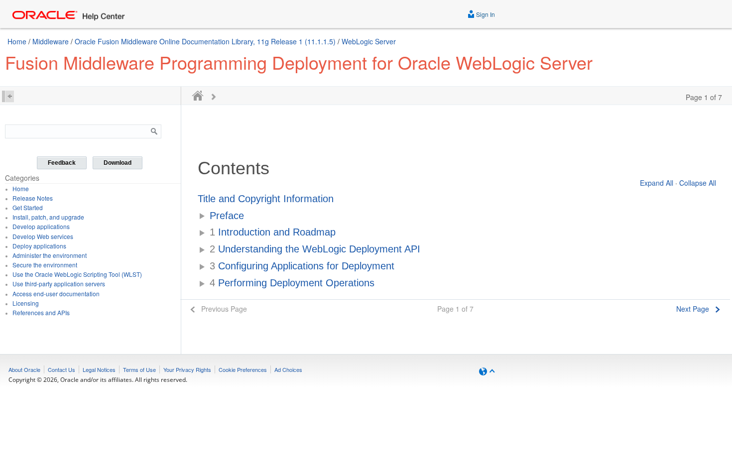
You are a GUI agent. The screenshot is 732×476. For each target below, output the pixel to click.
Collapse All (697, 183)
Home (16, 41)
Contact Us (61, 369)
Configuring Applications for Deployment (302, 265)
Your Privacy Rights (187, 369)
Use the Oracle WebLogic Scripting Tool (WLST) (77, 274)
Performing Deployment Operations (292, 282)
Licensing (25, 303)
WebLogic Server (369, 41)
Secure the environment (44, 264)
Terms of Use (139, 369)
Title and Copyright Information (266, 198)
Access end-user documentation (56, 293)
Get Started (27, 207)
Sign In (485, 14)
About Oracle (24, 369)
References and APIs (41, 312)
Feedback (62, 162)
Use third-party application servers (58, 283)
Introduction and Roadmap (273, 232)
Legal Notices (99, 369)
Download (117, 162)
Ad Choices (288, 369)
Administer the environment (49, 255)
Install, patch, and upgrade (48, 217)
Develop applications (41, 226)
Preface (227, 215)
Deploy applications (39, 245)
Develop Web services (42, 236)
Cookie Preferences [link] (243, 369)
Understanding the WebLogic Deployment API (315, 248)
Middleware (50, 41)
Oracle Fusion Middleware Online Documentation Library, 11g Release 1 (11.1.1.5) (205, 41)
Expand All (656, 183)
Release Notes (32, 198)
